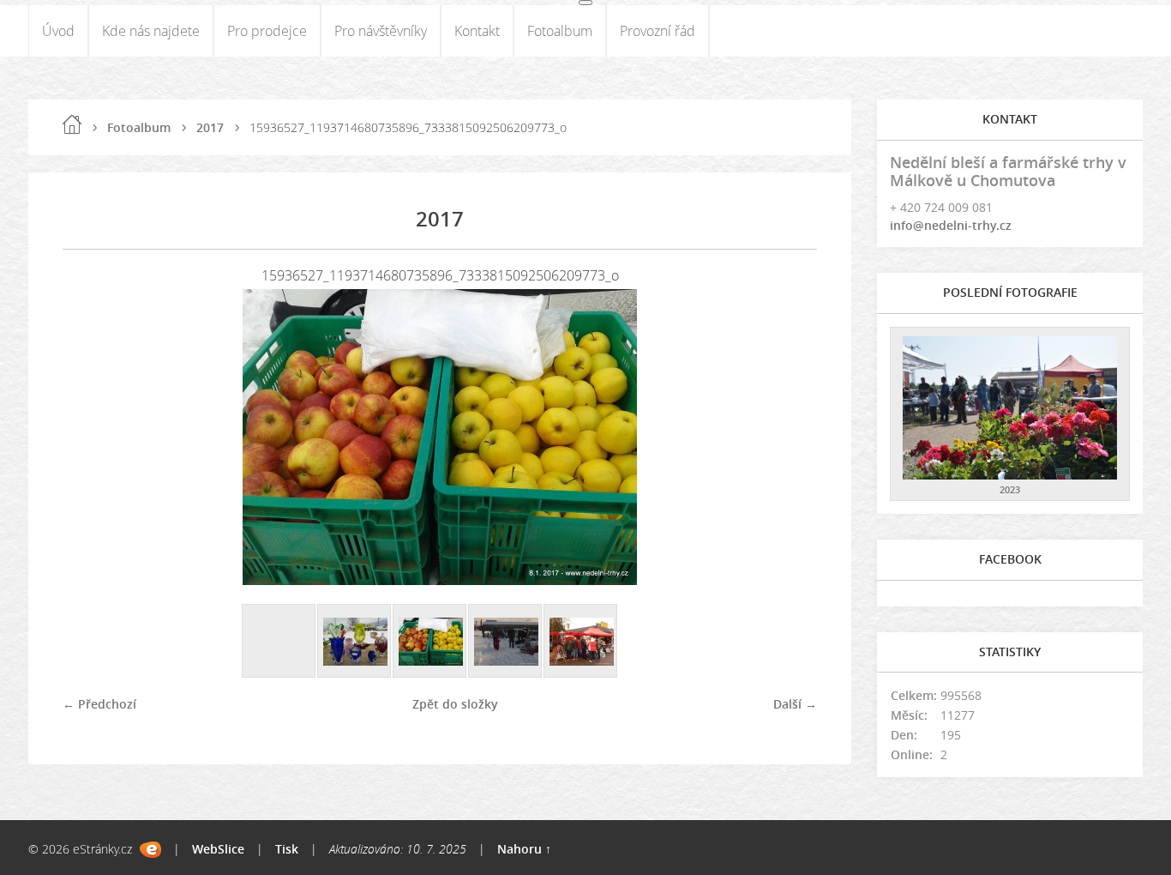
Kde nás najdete (151, 30)
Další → (795, 704)
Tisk (286, 849)
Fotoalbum (559, 30)
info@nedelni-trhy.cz (951, 225)
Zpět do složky (455, 704)
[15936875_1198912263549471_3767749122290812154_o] (506, 642)
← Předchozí (99, 704)
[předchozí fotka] (90, 437)
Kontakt (477, 30)
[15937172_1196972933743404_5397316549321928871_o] (581, 642)
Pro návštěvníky (380, 30)
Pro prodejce (267, 30)
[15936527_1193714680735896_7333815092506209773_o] (430, 642)
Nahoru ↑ (524, 849)
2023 (1010, 489)
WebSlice (218, 849)
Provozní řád (657, 30)
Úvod (58, 30)
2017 (210, 127)
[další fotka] (789, 437)
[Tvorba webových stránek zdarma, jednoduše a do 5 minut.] (150, 850)
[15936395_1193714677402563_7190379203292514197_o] (355, 642)
